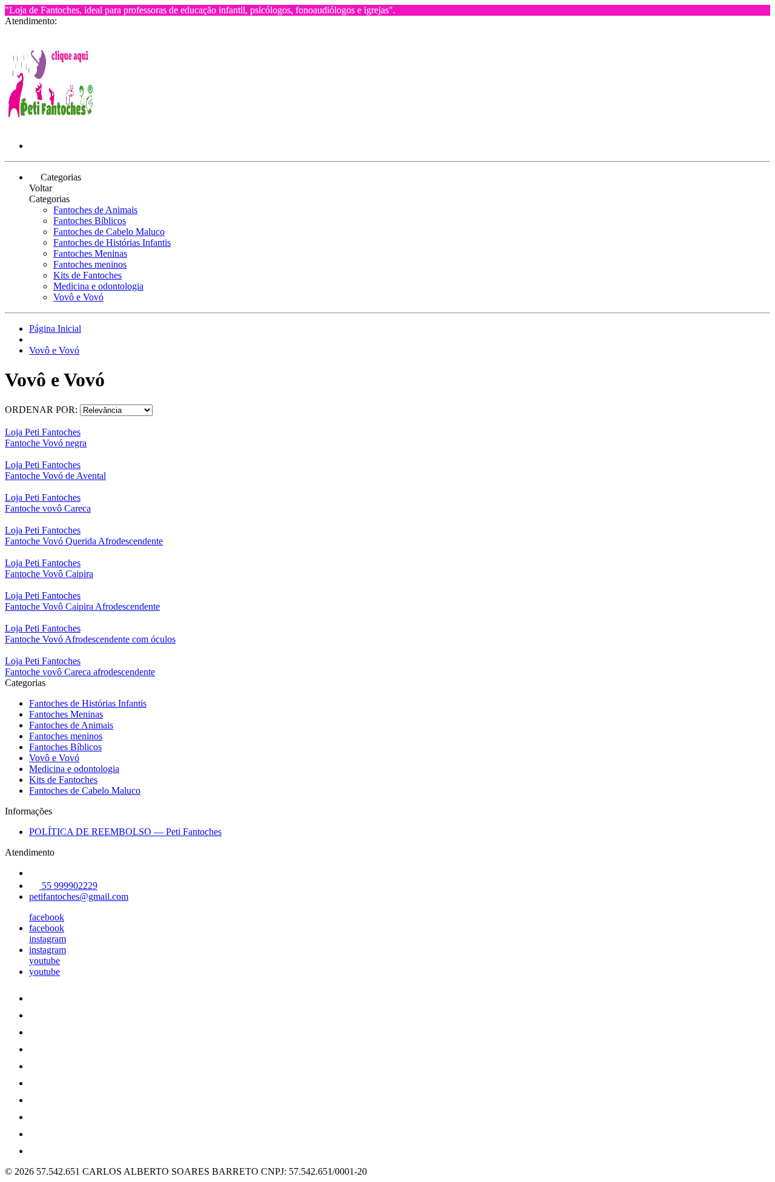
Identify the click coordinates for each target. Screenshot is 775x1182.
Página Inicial (55, 328)
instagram (47, 939)
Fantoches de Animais (95, 210)
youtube (44, 961)
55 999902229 (68, 885)
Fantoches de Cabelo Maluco (109, 231)
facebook (46, 917)
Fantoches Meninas (90, 253)
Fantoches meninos (90, 264)
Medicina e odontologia (98, 286)
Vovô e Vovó (78, 297)
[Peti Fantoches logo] (50, 125)
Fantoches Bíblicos (89, 221)
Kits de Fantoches (87, 275)
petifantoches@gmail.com (78, 896)
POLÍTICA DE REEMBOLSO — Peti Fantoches (125, 832)
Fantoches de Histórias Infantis (112, 242)
